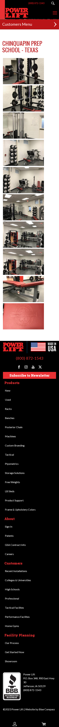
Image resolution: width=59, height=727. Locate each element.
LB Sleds (9, 491)
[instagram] (26, 367)
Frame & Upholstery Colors (20, 509)
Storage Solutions (15, 472)
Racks (8, 408)
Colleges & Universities (18, 580)
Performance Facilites (17, 616)
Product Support (14, 500)
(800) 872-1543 (29, 358)
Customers (13, 563)
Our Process (12, 642)
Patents (9, 535)
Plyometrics (12, 463)
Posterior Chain (13, 427)
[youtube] (33, 367)
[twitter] (40, 367)
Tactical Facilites (14, 607)
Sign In (8, 526)
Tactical (9, 454)
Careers (9, 554)
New (7, 390)
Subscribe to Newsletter (29, 375)
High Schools (12, 589)
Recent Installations (16, 571)
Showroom (11, 661)
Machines (10, 436)
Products (12, 383)
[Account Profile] (15, 724)
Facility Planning (19, 635)
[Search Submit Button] (53, 3)
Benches (9, 417)
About (9, 519)
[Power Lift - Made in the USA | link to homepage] (15, 13)
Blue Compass (47, 709)
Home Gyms (12, 625)
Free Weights (12, 482)
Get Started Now (14, 652)
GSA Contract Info (15, 544)
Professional (12, 598)
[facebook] (19, 367)
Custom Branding (15, 445)
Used (8, 399)
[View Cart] (44, 724)
